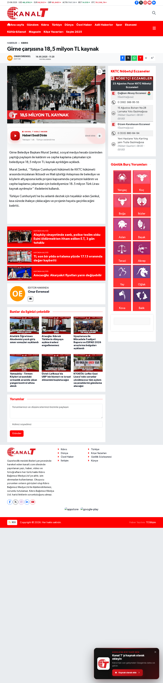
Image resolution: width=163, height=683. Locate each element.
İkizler (141, 213)
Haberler (12, 43)
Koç (141, 190)
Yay (122, 284)
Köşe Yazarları (53, 31)
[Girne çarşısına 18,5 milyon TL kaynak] (56, 95)
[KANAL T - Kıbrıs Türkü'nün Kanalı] (27, 13)
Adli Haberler (104, 24)
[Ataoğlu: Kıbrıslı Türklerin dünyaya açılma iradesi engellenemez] (56, 325)
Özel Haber (84, 24)
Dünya (69, 24)
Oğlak (141, 284)
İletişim (64, 461)
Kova (122, 308)
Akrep (141, 261)
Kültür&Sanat (16, 31)
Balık (142, 308)
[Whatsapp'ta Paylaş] (134, 58)
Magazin (35, 31)
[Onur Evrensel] (17, 293)
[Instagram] (21, 502)
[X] (15, 502)
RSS (13, 522)
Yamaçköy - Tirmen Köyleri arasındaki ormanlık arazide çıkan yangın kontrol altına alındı (23, 379)
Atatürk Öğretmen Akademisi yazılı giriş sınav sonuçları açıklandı (24, 339)
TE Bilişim (151, 522)
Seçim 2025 (74, 31)
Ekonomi (131, 24)
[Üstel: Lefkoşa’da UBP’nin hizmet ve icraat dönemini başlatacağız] (56, 362)
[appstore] (72, 509)
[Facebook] (9, 502)
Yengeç (122, 190)
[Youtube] (32, 502)
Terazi (122, 261)
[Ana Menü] (154, 28)
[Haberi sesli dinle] (15, 135)
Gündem (33, 24)
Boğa (122, 213)
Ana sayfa (17, 24)
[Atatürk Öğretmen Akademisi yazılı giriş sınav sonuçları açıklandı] (24, 325)
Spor (119, 24)
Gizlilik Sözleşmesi (101, 457)
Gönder (16, 433)
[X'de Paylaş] (128, 58)
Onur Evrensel (38, 291)
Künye (94, 461)
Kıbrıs (45, 24)
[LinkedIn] (27, 502)
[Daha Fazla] (140, 58)
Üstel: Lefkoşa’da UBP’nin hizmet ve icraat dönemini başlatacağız (56, 376)
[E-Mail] (30, 299)
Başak (141, 237)
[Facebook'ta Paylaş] (122, 58)
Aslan (122, 237)
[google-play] (89, 509)
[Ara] (154, 13)
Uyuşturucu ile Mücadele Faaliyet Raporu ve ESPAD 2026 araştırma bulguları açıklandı (87, 342)
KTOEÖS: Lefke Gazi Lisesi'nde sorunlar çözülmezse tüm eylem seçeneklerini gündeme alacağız (88, 379)
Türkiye (57, 24)
